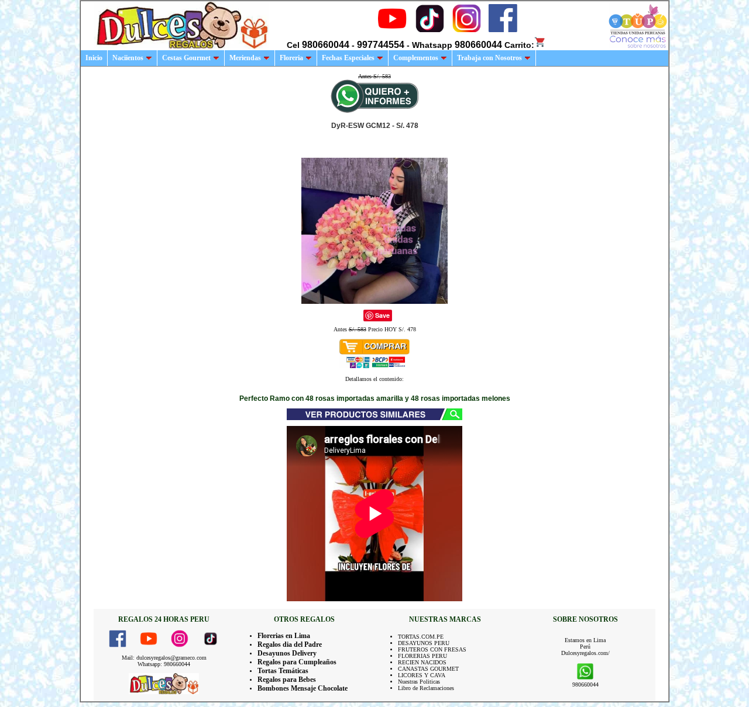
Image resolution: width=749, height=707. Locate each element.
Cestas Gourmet (186, 58)
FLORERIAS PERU (422, 656)
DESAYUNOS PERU (423, 643)
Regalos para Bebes (286, 679)
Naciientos (127, 58)
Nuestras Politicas (419, 681)
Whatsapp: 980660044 (164, 664)
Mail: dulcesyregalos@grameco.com (164, 657)
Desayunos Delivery (287, 653)
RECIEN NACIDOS (422, 662)
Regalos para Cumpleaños (296, 662)
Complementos (415, 58)
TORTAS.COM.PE (421, 636)
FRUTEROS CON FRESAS (432, 649)
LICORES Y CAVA (421, 675)
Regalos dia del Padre (289, 644)
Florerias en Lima (283, 636)
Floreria (291, 58)
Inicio (93, 58)
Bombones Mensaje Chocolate (302, 688)
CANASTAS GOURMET (428, 669)
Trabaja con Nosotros (489, 58)
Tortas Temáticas (282, 671)
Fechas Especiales (348, 58)
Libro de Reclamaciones (426, 688)
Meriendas (245, 58)
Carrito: (519, 45)
